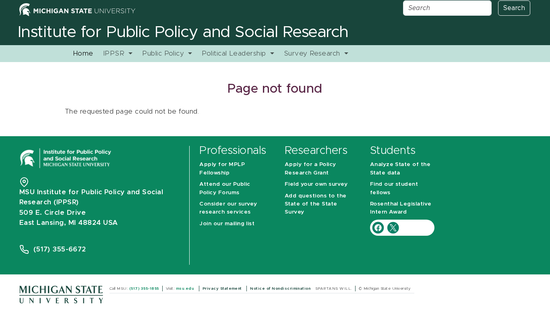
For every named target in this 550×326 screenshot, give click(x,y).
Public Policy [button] (164, 53)
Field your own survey (316, 184)
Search (514, 8)
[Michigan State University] (61, 294)
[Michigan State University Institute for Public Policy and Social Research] (66, 157)
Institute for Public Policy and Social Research (183, 32)
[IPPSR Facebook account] (379, 227)
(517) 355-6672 (59, 249)
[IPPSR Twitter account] (393, 227)
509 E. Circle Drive (52, 212)
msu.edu (186, 289)
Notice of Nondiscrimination (281, 289)
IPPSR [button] (115, 53)
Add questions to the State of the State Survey (316, 204)
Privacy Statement (223, 289)
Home (83, 53)
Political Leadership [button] (235, 53)
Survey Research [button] (313, 53)
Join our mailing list (226, 223)
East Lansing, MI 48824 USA (69, 222)
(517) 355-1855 (144, 289)
